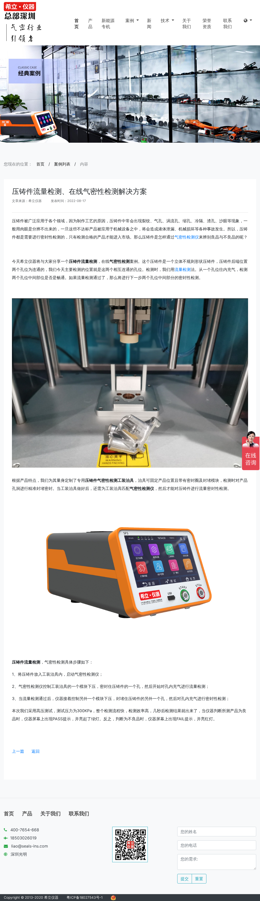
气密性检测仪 (186, 237)
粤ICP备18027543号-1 (85, 897)
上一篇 (18, 751)
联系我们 (227, 23)
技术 (166, 20)
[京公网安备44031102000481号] (113, 897)
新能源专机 (108, 23)
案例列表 (62, 164)
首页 (76, 23)
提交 (185, 878)
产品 (90, 23)
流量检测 (182, 269)
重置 (199, 878)
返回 (35, 751)
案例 (130, 20)
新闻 (149, 23)
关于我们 (186, 23)
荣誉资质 (207, 23)
